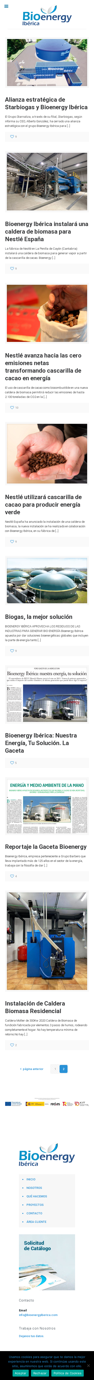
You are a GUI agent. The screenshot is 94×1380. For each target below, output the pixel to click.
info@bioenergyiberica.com (38, 1315)
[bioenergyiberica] (47, 14)
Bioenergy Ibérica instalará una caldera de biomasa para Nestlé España (46, 232)
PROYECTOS (35, 1205)
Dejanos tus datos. (31, 1336)
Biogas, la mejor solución (38, 616)
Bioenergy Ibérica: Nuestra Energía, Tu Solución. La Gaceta (41, 743)
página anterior (33, 1069)
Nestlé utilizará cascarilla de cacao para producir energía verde (43, 505)
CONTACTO (34, 1213)
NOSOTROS (34, 1188)
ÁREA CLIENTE (36, 1222)
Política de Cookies (68, 1373)
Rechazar (40, 1373)
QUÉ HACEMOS (36, 1196)
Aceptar (20, 1373)
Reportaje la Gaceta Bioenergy (45, 846)
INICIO (30, 1179)
